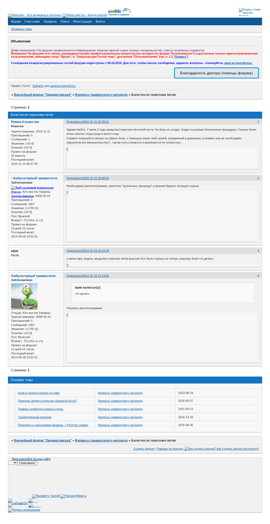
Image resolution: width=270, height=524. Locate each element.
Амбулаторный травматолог (35, 178)
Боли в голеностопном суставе (39, 392)
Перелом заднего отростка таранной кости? (47, 400)
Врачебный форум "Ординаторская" (43, 95)
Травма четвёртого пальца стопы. (41, 409)
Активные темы (21, 29)
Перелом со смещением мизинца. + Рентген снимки (53, 425)
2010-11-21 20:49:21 (96, 121)
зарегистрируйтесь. (238, 63)
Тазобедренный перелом (34, 417)
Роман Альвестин (25, 122)
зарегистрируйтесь (63, 85)
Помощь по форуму (170, 448)
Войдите (38, 85)
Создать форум (143, 448)
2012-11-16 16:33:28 (96, 250)
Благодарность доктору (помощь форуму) (216, 73)
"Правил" (180, 56)
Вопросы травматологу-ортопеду (101, 95)
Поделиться (74, 121)
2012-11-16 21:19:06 (96, 275)
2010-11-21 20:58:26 (96, 178)
